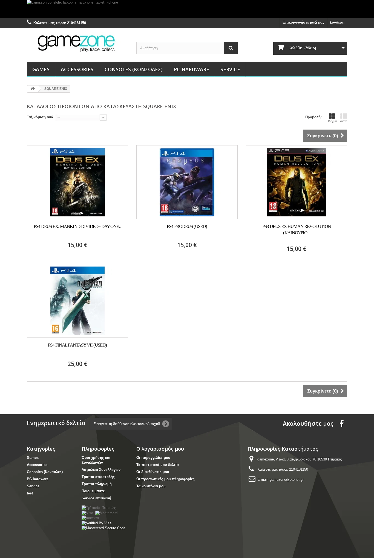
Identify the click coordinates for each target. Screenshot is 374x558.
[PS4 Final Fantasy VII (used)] (77, 301)
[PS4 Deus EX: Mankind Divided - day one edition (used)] (77, 182)
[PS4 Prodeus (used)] (187, 182)
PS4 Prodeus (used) (187, 226)
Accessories (77, 69)
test (30, 493)
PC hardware (191, 69)
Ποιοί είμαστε (93, 491)
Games (41, 69)
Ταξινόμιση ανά (40, 117)
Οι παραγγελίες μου (153, 458)
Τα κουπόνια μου (151, 486)
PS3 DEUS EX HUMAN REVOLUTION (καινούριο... (296, 229)
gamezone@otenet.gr (287, 479)
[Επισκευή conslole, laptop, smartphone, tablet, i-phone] (187, 9)
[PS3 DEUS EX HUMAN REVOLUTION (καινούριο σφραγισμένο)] (296, 182)
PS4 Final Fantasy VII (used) (77, 345)
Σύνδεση (337, 22)
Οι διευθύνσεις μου (152, 472)
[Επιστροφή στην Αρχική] (32, 88)
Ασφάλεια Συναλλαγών (101, 470)
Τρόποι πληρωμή (97, 484)
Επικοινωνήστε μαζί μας (303, 22)
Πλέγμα (332, 121)
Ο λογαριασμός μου (160, 448)
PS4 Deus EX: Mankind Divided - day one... (77, 226)
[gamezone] (77, 43)
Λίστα (343, 121)
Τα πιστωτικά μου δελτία (157, 465)
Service (230, 69)
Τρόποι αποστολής (98, 477)
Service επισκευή (96, 498)
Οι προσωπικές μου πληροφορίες (165, 479)
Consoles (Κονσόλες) (134, 69)
